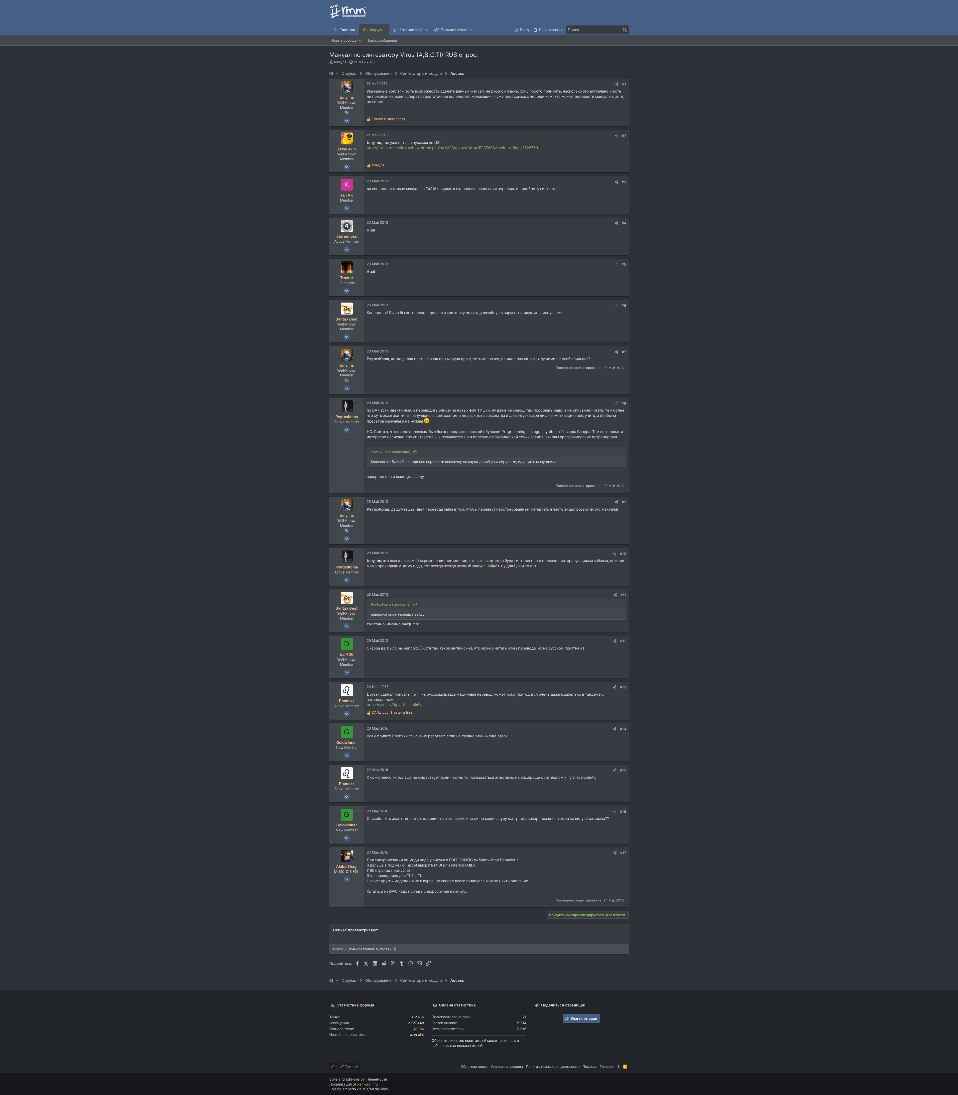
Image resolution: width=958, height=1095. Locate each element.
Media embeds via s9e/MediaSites (360, 1089)
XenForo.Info (367, 1084)
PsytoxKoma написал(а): (391, 604)
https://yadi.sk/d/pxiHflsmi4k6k (394, 704)
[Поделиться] (616, 84)
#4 (624, 223)
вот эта (483, 560)
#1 (624, 84)
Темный (351, 1066)
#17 (623, 853)
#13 (623, 687)
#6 (624, 305)
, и (392, 712)
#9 (624, 502)
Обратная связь (474, 1066)
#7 (624, 352)
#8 (624, 403)
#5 (624, 264)
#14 (623, 729)
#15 (623, 770)
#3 (624, 182)
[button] (426, 30)
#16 (623, 811)
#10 (623, 553)
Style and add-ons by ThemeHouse (358, 1079)
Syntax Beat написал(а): (391, 452)
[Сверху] (618, 1067)
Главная (607, 1066)
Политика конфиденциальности (553, 1066)
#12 (623, 641)
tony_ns (340, 62)
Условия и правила (507, 1066)
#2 (624, 135)
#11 (623, 595)
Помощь (590, 1066)
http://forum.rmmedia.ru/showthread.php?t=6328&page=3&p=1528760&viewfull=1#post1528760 (452, 147)
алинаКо (417, 1034)
